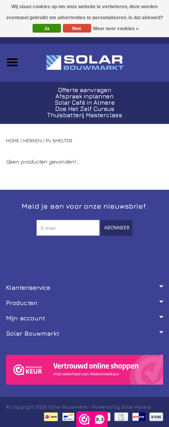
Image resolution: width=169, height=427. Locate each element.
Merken (32, 141)
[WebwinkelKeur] (84, 370)
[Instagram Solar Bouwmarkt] (98, 251)
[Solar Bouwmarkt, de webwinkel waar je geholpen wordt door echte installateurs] (96, 61)
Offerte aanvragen (84, 90)
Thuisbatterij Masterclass (84, 115)
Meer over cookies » (116, 28)
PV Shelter (59, 141)
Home (12, 141)
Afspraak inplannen (84, 96)
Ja (47, 28)
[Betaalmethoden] (50, 416)
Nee (76, 28)
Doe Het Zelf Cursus (84, 108)
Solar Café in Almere (85, 102)
